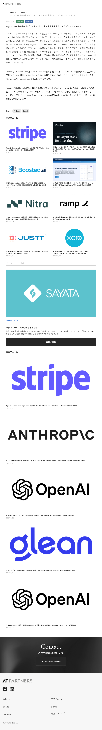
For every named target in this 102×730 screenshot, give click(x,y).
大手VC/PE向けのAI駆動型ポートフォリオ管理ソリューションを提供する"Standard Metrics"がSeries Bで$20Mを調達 (74, 184)
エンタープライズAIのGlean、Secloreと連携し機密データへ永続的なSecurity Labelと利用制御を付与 (40, 570)
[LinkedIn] (11, 688)
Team (5, 706)
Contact (6, 714)
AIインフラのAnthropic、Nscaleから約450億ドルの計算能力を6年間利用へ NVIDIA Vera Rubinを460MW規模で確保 (45, 460)
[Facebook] (4, 688)
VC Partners (57, 699)
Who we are (9, 699)
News (23, 12)
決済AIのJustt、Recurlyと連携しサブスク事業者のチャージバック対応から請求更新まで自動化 (27, 252)
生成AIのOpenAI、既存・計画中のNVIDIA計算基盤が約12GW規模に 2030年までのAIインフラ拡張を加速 (41, 625)
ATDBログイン (56, 713)
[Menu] (98, 4)
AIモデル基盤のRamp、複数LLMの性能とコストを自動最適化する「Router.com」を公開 (74, 218)
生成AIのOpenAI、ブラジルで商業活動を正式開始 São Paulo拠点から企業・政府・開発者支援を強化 (40, 515)
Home (11, 12)
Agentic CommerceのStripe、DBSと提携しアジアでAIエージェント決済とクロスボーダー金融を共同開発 (27, 149)
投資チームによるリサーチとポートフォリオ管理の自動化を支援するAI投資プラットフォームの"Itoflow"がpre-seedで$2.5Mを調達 (74, 149)
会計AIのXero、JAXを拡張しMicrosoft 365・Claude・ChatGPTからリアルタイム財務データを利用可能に (71, 252)
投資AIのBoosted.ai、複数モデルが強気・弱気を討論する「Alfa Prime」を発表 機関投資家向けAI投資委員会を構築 (26, 184)
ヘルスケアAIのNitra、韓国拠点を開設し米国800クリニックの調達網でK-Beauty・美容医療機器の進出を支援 (27, 218)
